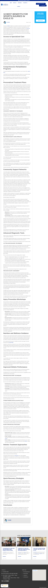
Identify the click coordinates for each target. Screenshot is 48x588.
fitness (26, 441)
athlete (8, 25)
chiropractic (17, 455)
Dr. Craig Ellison (40, 553)
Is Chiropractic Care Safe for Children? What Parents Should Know (9, 549)
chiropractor (36, 553)
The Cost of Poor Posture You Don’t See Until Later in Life (39, 549)
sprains (6, 438)
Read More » (4, 556)
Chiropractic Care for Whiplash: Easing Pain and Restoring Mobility (24, 549)
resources (28, 28)
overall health (11, 342)
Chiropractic (19, 552)
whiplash (25, 552)
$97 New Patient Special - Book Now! (24, 0)
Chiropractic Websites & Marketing (42, 587)
